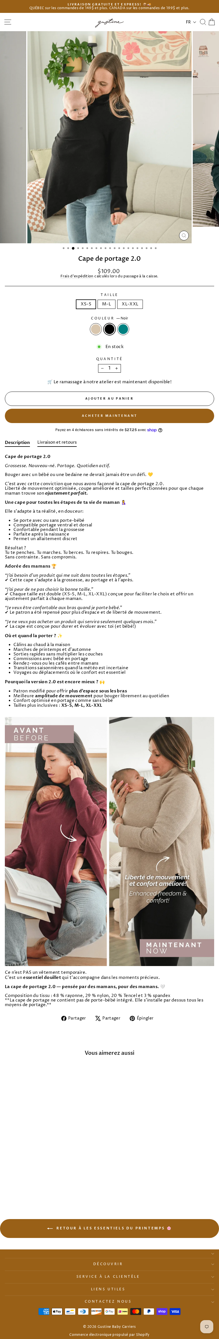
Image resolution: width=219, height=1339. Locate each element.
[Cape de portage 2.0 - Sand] (38, 1186)
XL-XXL (130, 304)
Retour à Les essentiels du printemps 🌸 (113, 1228)
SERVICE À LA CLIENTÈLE (108, 1277)
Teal (123, 329)
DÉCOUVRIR (108, 1264)
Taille (109, 295)
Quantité (109, 359)
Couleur (109, 319)
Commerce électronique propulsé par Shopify (109, 1334)
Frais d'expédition (77, 276)
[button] (191, 22)
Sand (96, 329)
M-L (106, 304)
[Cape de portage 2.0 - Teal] (52, 1186)
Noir (109, 329)
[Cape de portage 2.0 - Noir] (45, 1186)
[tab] (17, 444)
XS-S (86, 304)
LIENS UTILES (108, 1289)
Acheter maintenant (109, 416)
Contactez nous (108, 1301)
